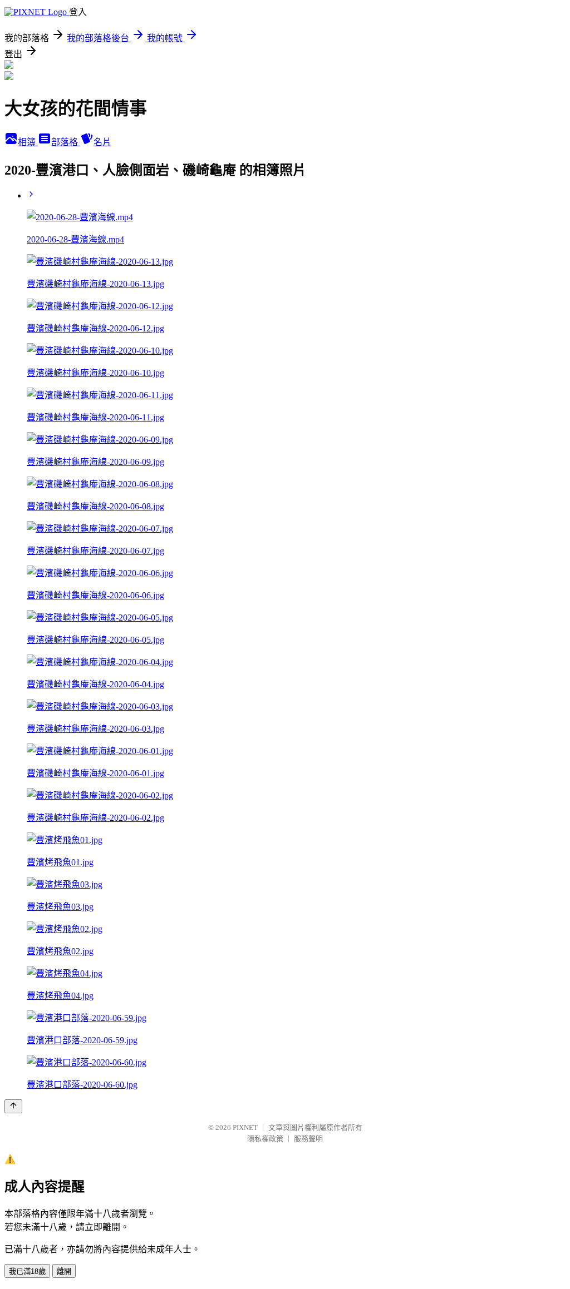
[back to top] (13, 1106)
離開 (64, 1271)
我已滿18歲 (27, 1271)
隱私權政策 (265, 1138)
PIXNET (245, 1127)
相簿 (28, 142)
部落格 (65, 142)
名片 (102, 142)
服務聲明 (308, 1138)
